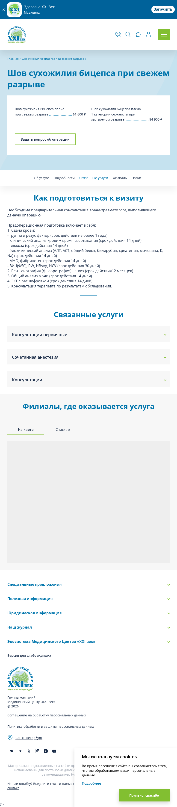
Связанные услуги (93, 178)
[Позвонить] (118, 34)
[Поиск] (128, 34)
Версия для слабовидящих (29, 655)
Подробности (64, 178)
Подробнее (91, 783)
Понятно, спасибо (144, 795)
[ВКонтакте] (12, 751)
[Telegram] (20, 751)
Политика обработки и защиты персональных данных (50, 726)
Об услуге (41, 178)
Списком (63, 429)
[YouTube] (54, 751)
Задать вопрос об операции (45, 139)
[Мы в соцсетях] (29, 751)
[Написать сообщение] (138, 34)
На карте (26, 429)
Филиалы (120, 178)
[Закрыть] (3, 9)
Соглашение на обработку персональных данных (46, 715)
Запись (137, 178)
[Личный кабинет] (148, 35)
